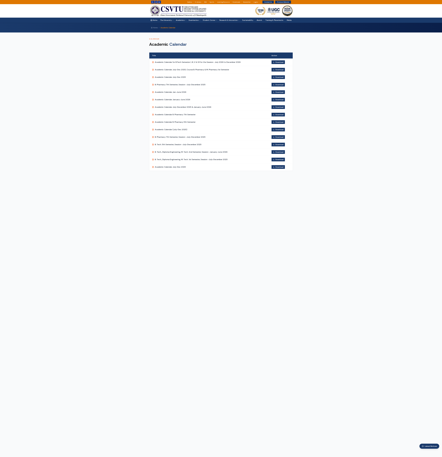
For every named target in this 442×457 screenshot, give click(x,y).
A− (153, 2)
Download (279, 62)
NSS (205, 2)
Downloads (236, 2)
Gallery (189, 2)
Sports (212, 2)
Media (289, 20)
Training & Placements (274, 20)
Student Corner (209, 20)
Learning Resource (223, 2)
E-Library (198, 2)
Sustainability (247, 20)
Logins (256, 2)
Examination (194, 20)
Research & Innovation (229, 20)
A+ (159, 2)
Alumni (259, 20)
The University (166, 20)
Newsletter (247, 2)
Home (155, 20)
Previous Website (283, 2)
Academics (180, 20)
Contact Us (268, 2)
